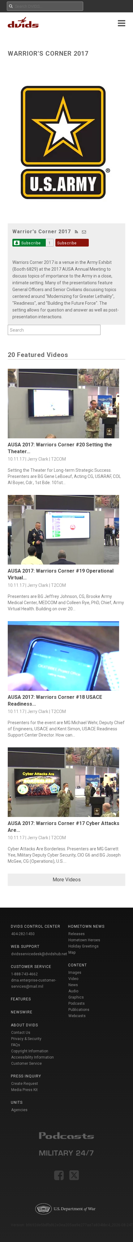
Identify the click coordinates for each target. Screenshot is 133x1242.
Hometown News (86, 926)
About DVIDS (24, 1025)
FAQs (15, 1045)
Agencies (19, 1110)
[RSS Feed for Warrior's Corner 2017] (76, 232)
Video (73, 979)
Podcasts (76, 1003)
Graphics (76, 997)
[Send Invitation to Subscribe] (84, 232)
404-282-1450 (23, 934)
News (73, 985)
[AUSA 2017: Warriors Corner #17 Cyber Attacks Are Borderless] (66, 783)
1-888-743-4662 (24, 974)
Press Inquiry (26, 1076)
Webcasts (77, 1016)
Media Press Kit (24, 1090)
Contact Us (20, 1032)
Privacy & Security (26, 1039)
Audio (73, 991)
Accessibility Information (32, 1057)
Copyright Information (29, 1051)
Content (77, 965)
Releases (76, 934)
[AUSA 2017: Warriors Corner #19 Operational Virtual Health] (66, 531)
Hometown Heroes (84, 940)
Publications (78, 1010)
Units (17, 1102)
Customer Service (26, 1063)
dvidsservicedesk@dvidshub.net (39, 954)
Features (21, 999)
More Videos (67, 880)
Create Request (24, 1083)
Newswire (21, 1012)
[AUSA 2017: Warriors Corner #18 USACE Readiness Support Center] (66, 657)
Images (74, 972)
